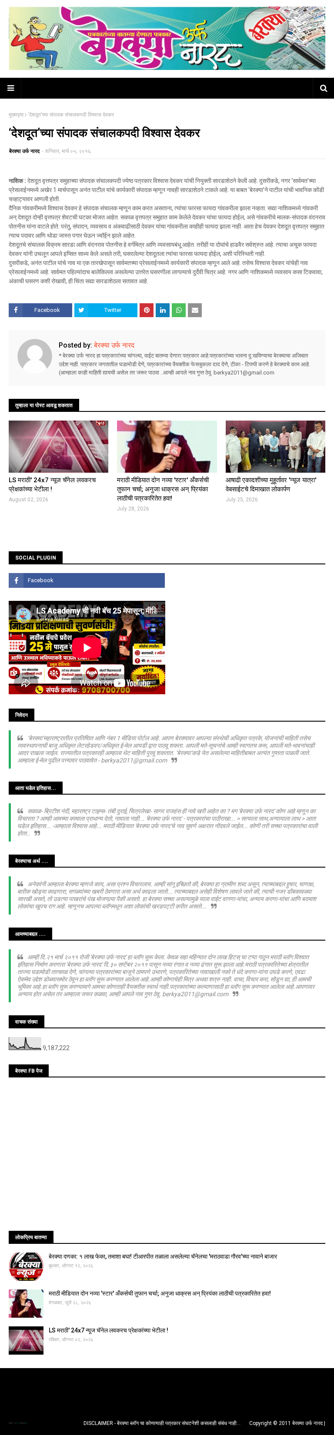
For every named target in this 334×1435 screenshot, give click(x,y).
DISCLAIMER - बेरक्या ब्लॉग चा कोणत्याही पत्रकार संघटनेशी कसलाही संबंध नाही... (162, 1423)
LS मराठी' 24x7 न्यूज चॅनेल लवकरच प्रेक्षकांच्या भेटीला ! (52, 484)
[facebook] (87, 580)
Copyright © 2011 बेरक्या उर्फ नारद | (287, 1423)
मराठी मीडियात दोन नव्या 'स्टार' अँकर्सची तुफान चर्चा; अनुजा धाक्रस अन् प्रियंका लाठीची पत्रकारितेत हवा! (163, 489)
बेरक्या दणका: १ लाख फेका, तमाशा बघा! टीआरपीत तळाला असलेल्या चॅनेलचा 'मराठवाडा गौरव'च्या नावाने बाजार (163, 1256)
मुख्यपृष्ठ (16, 115)
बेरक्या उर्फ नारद (24, 151)
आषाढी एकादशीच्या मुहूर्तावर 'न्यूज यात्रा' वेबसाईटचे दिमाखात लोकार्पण (271, 484)
